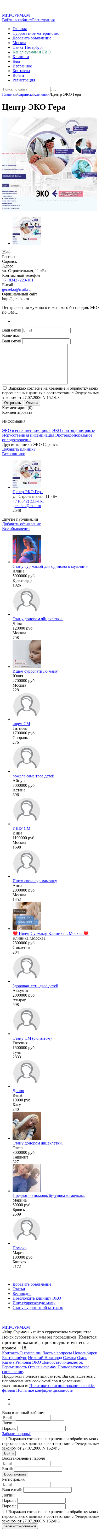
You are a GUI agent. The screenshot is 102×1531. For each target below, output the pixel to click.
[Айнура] (27, 771)
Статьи (19, 1289)
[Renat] (27, 1086)
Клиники (21, 56)
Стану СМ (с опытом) (32, 1038)
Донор (18, 1090)
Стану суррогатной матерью (38, 1307)
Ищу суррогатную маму (34, 1303)
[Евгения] (27, 1033)
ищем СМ (21, 723)
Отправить (12, 403)
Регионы (23, 1362)
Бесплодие (22, 1293)
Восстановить (15, 1474)
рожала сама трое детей (33, 776)
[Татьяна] (27, 719)
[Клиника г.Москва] (27, 928)
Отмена (32, 403)
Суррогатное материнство (36, 33)
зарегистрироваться (20, 1526)
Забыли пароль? (16, 1433)
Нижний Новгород (45, 1357)
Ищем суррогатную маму (35, 671)
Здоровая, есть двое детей (35, 986)
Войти (18, 75)
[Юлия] (27, 666)
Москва (19, 42)
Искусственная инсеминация (28, 435)
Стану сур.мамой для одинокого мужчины (50, 566)
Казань (8, 1362)
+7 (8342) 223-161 (17, 280)
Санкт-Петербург (28, 47)
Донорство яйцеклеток (62, 1362)
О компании (31, 1353)
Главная (20, 28)
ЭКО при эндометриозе (73, 430)
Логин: (8, 1423)
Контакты (21, 70)
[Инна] (27, 824)
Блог (17, 61)
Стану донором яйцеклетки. (38, 619)
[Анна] (27, 876)
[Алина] (27, 562)
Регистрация (43, 20)
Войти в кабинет (17, 20)
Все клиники (13, 454)
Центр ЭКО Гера (28, 491)
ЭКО (36, 1362)
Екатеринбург (14, 1357)
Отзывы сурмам (42, 1367)
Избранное (22, 66)
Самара (69, 1357)
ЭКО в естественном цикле (26, 430)
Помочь (19, 1248)
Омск (82, 1357)
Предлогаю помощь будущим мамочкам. (49, 1195)
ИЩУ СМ (21, 828)
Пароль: (9, 1428)
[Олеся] (27, 1138)
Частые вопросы (57, 1353)
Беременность (14, 1367)
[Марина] (27, 1191)
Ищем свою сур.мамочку (35, 881)
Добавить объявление (32, 38)
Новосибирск (85, 1353)
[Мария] (27, 1243)
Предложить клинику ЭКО (37, 1298)
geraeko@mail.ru (16, 289)
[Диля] (27, 614)
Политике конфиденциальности (44, 1390)
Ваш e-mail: (12, 1489)
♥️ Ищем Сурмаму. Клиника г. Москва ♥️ (51, 933)
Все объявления (16, 528)
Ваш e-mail (11, 330)
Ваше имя (11, 335)
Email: (7, 1468)
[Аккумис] (27, 981)
